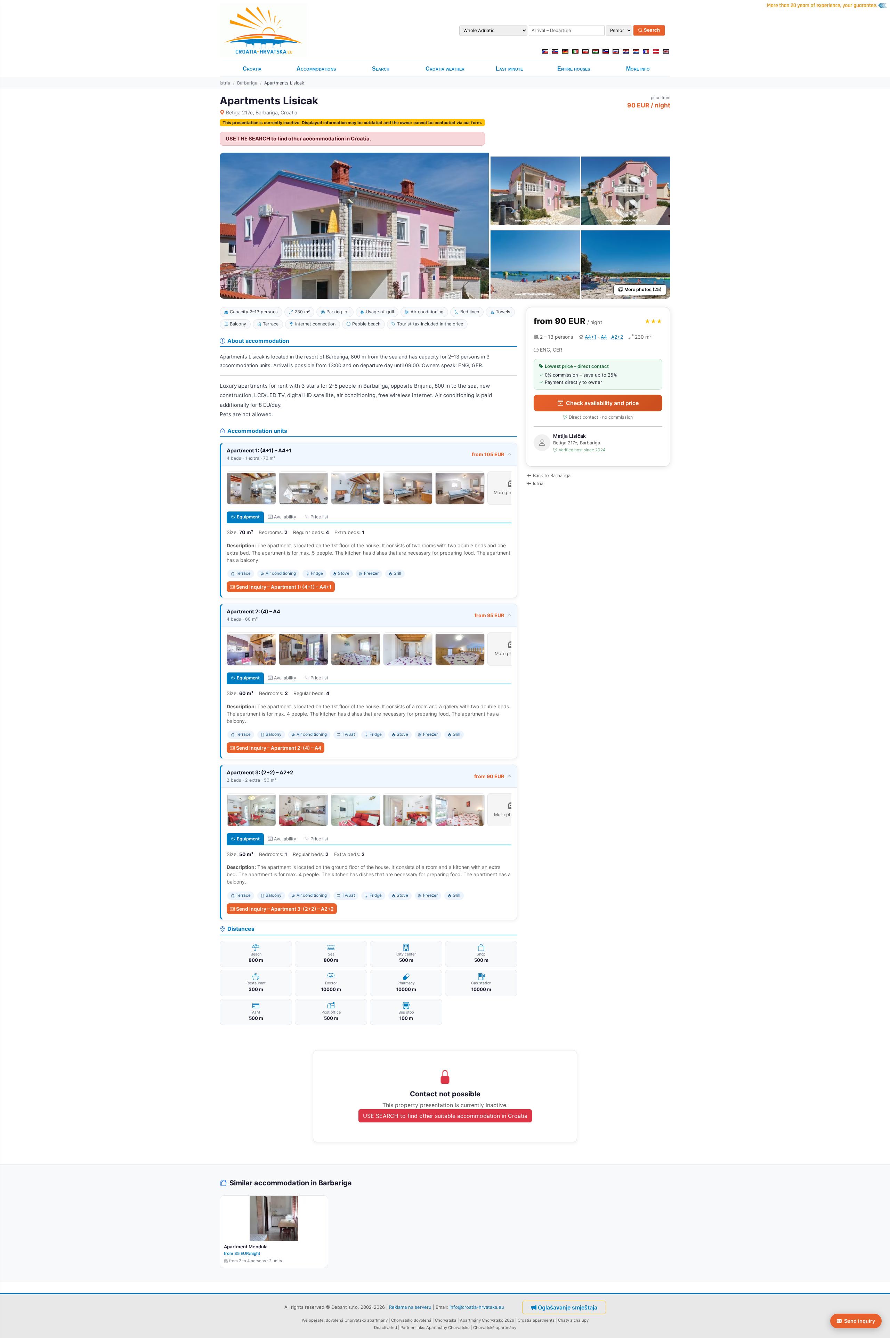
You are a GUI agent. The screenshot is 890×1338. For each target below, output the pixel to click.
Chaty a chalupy (573, 1320)
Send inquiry (859, 1321)
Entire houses (573, 69)
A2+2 (617, 337)
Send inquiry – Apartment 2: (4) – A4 (278, 748)
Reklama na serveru (410, 1307)
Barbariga (247, 83)
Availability (285, 516)
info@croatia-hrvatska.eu (477, 1307)
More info (638, 69)
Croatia (252, 69)
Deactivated (385, 1327)
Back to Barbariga (552, 475)
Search (651, 30)
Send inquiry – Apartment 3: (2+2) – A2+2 (285, 909)
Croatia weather (445, 69)
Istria (225, 83)
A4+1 (591, 337)
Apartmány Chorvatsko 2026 (487, 1320)
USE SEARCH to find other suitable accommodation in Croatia (445, 1115)
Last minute (509, 69)
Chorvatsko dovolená (411, 1320)
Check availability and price (602, 403)
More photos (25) (643, 289)
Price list (319, 516)
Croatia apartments (536, 1320)
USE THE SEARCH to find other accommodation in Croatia (298, 139)
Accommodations (316, 69)
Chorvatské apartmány (494, 1327)
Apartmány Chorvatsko (448, 1327)
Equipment (248, 516)
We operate (313, 1320)
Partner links (412, 1327)
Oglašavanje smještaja (567, 1307)
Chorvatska (445, 1320)
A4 (604, 337)
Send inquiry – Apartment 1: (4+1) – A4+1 (284, 587)
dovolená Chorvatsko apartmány (357, 1320)
